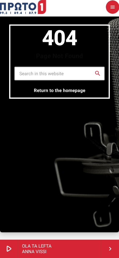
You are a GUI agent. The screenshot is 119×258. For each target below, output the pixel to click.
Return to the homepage (59, 90)
